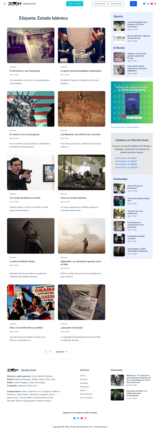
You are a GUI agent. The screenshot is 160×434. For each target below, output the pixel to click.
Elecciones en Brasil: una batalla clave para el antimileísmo (137, 393)
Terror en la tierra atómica (73, 198)
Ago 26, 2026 (132, 385)
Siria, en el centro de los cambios (26, 327)
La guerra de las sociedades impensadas (81, 71)
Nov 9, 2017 (14, 75)
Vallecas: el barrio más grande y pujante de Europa (136, 55)
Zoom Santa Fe (100, 4)
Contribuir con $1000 (126, 158)
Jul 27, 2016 (65, 331)
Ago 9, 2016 (65, 202)
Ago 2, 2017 (65, 75)
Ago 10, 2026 (132, 191)
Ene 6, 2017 (65, 138)
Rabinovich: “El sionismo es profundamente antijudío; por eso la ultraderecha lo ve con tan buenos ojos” (139, 378)
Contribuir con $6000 (127, 164)
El (115, 47)
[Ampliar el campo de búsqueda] (133, 3)
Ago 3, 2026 (132, 254)
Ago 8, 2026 (132, 203)
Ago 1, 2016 (14, 331)
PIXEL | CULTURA (74, 4)
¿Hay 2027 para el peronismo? (134, 187)
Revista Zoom (28, 370)
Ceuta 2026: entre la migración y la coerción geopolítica (137, 68)
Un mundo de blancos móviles (25, 198)
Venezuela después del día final (138, 199)
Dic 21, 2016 (14, 202)
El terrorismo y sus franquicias (25, 71)
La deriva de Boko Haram (22, 261)
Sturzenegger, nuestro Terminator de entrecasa (137, 250)
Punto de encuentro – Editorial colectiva (125, 127)
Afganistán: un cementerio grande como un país (81, 263)
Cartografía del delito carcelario (136, 237)
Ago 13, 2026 (132, 73)
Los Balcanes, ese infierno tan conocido (81, 134)
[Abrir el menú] (4, 3)
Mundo (120, 47)
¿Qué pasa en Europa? (72, 327)
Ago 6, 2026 (132, 230)
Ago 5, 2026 (131, 241)
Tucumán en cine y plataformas (135, 212)
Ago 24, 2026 (132, 398)
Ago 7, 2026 (131, 216)
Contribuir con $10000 (127, 167)
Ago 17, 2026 (132, 61)
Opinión (118, 16)
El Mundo (13, 67)
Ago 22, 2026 (132, 29)
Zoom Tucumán (116, 4)
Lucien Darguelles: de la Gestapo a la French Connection (137, 24)
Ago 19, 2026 (132, 41)
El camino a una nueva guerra (25, 134)
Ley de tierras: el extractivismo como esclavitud (135, 224)
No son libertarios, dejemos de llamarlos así (138, 37)
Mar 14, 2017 (14, 138)
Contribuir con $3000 (127, 161)
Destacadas (121, 179)
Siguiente (61, 352)
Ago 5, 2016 (65, 268)
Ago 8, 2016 (14, 265)
